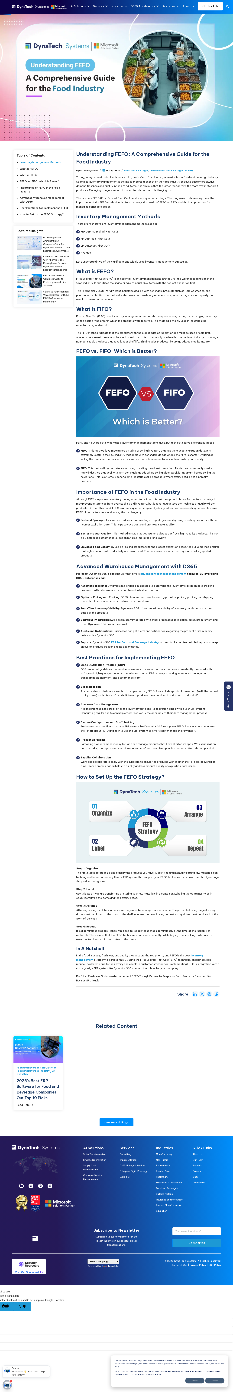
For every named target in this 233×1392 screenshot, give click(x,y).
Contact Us (210, 6)
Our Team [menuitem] (198, 1160)
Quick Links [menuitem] (202, 1148)
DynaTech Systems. (185, 1260)
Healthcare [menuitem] (162, 1176)
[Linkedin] (21, 1186)
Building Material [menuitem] (164, 1194)
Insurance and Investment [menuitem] (169, 1199)
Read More (23, 1104)
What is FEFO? (29, 168)
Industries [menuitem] (164, 1148)
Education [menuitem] (161, 1211)
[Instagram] (40, 1186)
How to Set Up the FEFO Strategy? (42, 214)
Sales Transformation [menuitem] (94, 1154)
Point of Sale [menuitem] (163, 1171)
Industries (117, 6)
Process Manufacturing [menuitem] (168, 1205)
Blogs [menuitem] (195, 1176)
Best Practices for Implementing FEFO (44, 208)
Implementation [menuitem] (128, 1160)
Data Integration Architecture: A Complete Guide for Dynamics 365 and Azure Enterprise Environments (29, 243)
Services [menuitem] (127, 1148)
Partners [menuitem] (197, 1165)
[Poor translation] (22, 1306)
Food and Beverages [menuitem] (167, 1188)
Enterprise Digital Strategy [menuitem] (133, 1171)
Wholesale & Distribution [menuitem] (169, 1182)
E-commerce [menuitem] (163, 1165)
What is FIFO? (28, 175)
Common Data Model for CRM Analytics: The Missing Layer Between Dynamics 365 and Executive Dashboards (29, 262)
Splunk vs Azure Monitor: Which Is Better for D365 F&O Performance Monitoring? (29, 297)
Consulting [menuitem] (125, 1154)
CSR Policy (214, 1264)
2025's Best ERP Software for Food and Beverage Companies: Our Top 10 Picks (38, 1049)
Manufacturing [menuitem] (164, 1154)
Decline (215, 1380)
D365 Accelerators (143, 6)
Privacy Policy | (199, 1264)
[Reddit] (50, 1186)
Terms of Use (179, 1264)
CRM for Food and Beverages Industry (171, 170)
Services (98, 6)
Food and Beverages (136, 170)
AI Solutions (78, 6)
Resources (168, 6)
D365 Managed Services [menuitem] (133, 1165)
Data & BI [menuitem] (124, 1176)
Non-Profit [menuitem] (162, 1160)
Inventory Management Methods (40, 162)
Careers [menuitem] (197, 1171)
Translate (113, 1266)
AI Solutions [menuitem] (93, 1148)
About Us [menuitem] (197, 1154)
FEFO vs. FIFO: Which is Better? (40, 181)
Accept (195, 1380)
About (187, 6)
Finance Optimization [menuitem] (94, 1160)
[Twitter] (31, 1186)
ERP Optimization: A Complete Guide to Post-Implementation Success (29, 281)
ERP (44, 1067)
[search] (227, 7)
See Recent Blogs (116, 1122)
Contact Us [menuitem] (199, 1182)
